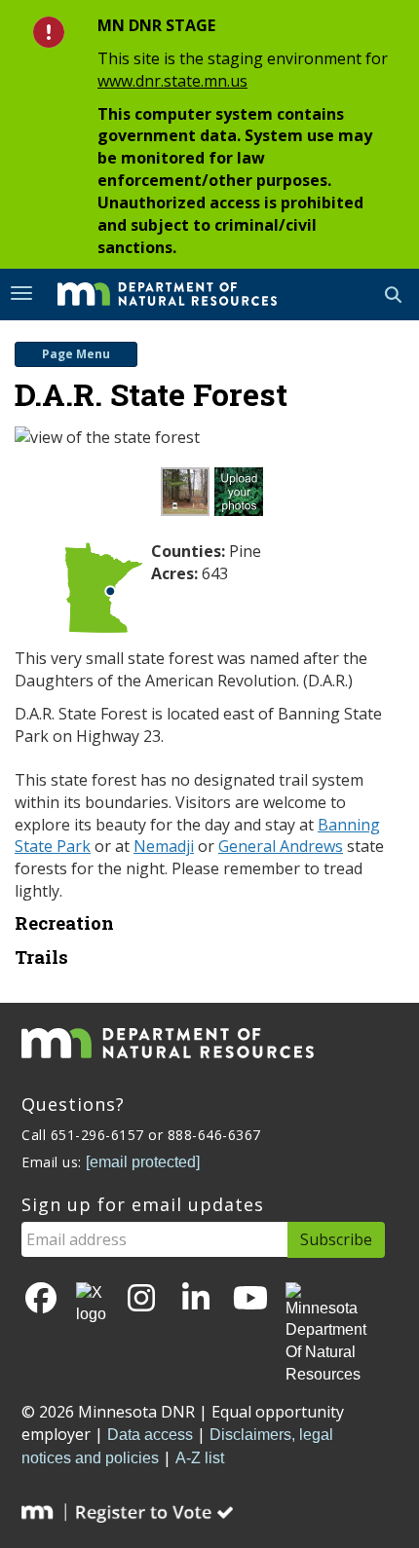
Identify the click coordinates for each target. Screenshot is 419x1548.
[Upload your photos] (241, 497)
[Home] (152, 293)
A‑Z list (199, 1458)
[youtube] (250, 1299)
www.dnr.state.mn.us (172, 81)
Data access (150, 1434)
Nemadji (163, 846)
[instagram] (141, 1299)
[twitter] (91, 1304)
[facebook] (40, 1299)
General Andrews (280, 846)
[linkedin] (195, 1299)
